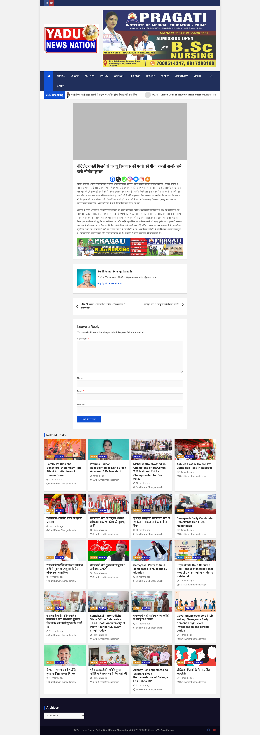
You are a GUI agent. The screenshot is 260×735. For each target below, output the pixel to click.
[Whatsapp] (124, 179)
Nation (61, 76)
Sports (165, 76)
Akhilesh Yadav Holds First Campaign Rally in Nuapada (194, 465)
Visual (197, 76)
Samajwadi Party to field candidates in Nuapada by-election (150, 568)
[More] (147, 179)
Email (80, 391)
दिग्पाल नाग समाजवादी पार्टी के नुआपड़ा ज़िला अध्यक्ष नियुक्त (61, 671)
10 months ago (143, 483)
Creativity (181, 76)
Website (81, 404)
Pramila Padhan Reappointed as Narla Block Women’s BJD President (108, 467)
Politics (89, 76)
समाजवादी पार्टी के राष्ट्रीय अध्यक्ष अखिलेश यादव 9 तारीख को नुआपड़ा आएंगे (108, 521)
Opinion (119, 76)
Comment (83, 338)
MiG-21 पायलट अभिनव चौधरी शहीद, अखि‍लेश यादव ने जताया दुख (103, 306)
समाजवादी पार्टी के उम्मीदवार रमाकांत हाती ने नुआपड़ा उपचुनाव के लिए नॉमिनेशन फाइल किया (64, 568)
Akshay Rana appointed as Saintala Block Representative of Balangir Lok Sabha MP (150, 675)
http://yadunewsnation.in (110, 283)
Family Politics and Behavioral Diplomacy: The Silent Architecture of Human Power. (64, 469)
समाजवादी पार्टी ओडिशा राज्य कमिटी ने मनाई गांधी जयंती (151, 617)
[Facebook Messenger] (136, 179)
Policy (104, 76)
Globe (75, 76)
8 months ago (99, 476)
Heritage (135, 76)
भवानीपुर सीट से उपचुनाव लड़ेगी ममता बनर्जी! (161, 304)
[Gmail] (141, 179)
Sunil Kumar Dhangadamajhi (115, 271)
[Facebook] (112, 179)
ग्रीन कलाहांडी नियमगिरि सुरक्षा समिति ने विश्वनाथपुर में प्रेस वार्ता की (108, 671)
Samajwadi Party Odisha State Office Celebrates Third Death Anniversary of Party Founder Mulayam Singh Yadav (107, 623)
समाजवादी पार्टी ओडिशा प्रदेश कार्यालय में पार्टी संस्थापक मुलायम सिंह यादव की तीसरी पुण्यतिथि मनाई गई (64, 621)
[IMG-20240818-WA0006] (130, 240)
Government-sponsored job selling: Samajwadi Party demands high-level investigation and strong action (195, 623)
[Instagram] (130, 179)
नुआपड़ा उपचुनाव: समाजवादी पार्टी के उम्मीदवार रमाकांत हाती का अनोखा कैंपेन (151, 521)
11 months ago (186, 580)
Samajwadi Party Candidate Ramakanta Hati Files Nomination (195, 521)
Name (81, 378)
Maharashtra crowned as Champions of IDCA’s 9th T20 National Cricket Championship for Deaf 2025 (149, 471)
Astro (60, 86)
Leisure (150, 76)
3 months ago (55, 479)
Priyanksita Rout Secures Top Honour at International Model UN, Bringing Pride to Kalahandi (195, 570)
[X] (118, 179)
